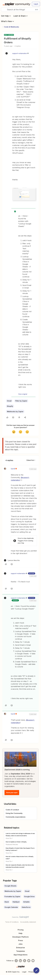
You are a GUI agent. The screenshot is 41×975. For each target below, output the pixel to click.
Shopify (10, 406)
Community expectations (15, 817)
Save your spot (11, 792)
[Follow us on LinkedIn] (20, 960)
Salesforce (26, 907)
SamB (13, 469)
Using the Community (14, 813)
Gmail (9, 401)
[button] (36, 4)
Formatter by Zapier (12, 897)
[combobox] (20, 9)
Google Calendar (11, 907)
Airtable (26, 902)
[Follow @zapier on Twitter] (28, 960)
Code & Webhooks (11, 27)
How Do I (9, 838)
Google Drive (29, 897)
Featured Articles (12, 844)
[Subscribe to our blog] (24, 960)
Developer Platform (20, 937)
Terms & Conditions (12, 922)
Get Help (5, 16)
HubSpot (16, 902)
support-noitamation (19, 53)
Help (20, 933)
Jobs (20, 944)
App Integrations (20, 955)
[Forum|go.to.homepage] (16, 4)
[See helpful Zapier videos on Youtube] (33, 960)
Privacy (31, 972)
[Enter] (3, 9)
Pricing (20, 930)
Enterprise (20, 948)
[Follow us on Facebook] (16, 960)
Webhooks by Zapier (15, 412)
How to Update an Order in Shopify (16, 842)
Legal (24, 972)
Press (20, 940)
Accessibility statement (28, 922)
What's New (6, 21)
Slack (7, 902)
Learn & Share (19, 16)
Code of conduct (12, 810)
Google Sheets (10, 886)
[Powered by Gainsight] (20, 917)
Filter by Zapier (21, 401)
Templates (20, 951)
